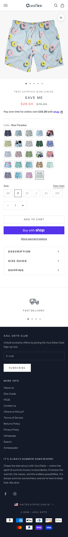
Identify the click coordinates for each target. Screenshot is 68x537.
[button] (34, 251)
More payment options (34, 238)
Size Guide (10, 393)
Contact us (10, 405)
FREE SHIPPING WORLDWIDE (34, 91)
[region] (34, 303)
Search (8, 441)
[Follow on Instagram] (15, 494)
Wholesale (10, 435)
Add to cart (34, 219)
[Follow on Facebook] (5, 494)
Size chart (58, 186)
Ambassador (11, 447)
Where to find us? (14, 411)
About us (9, 387)
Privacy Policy (11, 429)
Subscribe (17, 367)
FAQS (7, 399)
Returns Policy (12, 423)
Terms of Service (13, 417)
